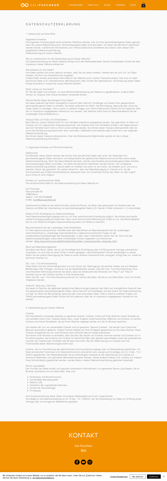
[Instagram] (89, 462)
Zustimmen (154, 476)
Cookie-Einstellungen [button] (119, 476)
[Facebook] (77, 462)
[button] (75, 5)
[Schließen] (163, 476)
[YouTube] (83, 462)
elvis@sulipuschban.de (44, 199)
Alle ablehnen (137, 476)
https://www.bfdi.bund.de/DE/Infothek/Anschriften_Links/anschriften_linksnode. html (75, 241)
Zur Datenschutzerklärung (43, 477)
